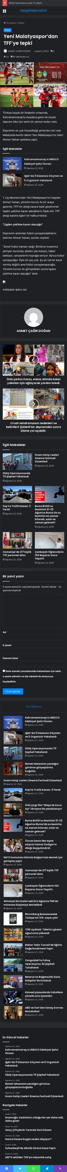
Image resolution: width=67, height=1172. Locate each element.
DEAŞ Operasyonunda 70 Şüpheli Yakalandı (32, 3)
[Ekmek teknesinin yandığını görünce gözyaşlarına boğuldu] (13, 768)
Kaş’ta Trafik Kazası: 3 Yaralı (17, 507)
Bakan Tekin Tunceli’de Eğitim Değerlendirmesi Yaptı (43, 946)
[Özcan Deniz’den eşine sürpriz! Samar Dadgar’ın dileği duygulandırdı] (13, 845)
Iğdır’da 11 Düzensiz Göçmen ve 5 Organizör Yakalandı (42, 734)
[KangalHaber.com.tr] (33, 10)
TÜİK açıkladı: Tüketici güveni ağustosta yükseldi (43, 931)
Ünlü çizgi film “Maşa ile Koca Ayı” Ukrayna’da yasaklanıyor (43, 807)
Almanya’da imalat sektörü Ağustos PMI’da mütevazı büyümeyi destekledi (31, 903)
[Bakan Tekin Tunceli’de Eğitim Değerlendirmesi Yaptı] (13, 949)
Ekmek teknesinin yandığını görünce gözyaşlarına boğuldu (42, 767)
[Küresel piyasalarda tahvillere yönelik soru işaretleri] (13, 997)
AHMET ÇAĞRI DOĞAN (19, 51)
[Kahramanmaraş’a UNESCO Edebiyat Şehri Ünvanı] (12, 163)
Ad (5, 632)
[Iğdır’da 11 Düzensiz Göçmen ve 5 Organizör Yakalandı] (12, 180)
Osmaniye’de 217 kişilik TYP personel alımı (17, 553)
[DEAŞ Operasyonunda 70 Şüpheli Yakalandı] (17, 461)
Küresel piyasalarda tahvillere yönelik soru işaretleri (44, 994)
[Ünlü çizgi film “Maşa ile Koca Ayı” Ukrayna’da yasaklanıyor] (13, 809)
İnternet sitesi (10, 658)
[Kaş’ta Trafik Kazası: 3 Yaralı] (17, 494)
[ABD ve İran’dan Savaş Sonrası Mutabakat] (13, 1012)
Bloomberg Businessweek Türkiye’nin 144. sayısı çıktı (41, 915)
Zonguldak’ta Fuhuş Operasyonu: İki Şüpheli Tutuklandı (39, 964)
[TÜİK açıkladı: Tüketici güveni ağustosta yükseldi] (13, 934)
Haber (21, 22)
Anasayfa (11, 22)
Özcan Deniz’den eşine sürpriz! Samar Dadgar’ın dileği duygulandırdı (41, 844)
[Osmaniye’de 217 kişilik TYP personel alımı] (17, 540)
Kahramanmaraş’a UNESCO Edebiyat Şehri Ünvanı (42, 719)
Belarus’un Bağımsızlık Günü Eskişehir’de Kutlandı (42, 978)
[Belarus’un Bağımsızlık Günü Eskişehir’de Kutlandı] (13, 981)
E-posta (8, 645)
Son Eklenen (33, 706)
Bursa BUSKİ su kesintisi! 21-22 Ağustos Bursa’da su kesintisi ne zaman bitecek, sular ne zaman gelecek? (48, 514)
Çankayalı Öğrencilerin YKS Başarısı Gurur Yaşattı (49, 555)
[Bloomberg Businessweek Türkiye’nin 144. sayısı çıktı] (13, 918)
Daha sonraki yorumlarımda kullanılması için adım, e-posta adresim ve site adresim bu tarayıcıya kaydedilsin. (32, 676)
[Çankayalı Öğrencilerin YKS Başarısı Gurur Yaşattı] (49, 540)
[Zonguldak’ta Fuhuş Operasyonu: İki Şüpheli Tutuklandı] (13, 965)
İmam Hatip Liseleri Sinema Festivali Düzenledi (47, 458)
